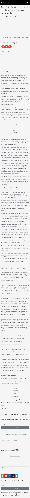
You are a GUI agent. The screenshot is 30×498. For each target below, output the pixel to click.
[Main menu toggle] (27, 2)
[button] (3, 46)
